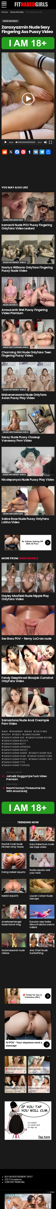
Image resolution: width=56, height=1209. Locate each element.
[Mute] (45, 142)
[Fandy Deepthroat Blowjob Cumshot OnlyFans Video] (28, 659)
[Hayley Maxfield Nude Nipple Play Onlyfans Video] (28, 577)
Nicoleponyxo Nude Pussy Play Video (28, 480)
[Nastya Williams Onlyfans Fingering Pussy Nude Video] (28, 249)
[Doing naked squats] (14, 861)
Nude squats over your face (40, 871)
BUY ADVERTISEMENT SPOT (19, 1176)
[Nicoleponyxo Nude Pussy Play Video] (28, 461)
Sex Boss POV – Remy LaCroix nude (26, 639)
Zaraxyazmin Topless (17, 765)
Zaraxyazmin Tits (14, 762)
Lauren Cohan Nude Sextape (41, 897)
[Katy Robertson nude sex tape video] (42, 834)
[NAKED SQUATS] (14, 886)
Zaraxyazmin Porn (40, 756)
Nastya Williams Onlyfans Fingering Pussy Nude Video (27, 269)
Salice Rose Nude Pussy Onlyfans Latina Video (25, 520)
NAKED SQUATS (10, 895)
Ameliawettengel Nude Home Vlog (11, 923)
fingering (17, 731)
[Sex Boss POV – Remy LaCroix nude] (28, 620)
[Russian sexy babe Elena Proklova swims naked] (42, 912)
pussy (7, 734)
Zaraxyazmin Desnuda (17, 746)
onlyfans (41, 731)
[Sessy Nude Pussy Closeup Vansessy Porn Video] (28, 419)
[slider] (25, 142)
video (17, 734)
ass (6, 731)
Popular (33, 827)
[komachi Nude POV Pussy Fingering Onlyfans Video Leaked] (28, 207)
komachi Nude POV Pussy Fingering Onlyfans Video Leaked (27, 226)
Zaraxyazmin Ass (14, 737)
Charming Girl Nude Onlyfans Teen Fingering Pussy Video (26, 354)
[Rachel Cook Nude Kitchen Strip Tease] (14, 834)
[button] (28, 99)
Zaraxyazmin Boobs (40, 737)
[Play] (5, 142)
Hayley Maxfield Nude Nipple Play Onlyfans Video (25, 597)
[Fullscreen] (50, 142)
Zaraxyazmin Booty (16, 740)
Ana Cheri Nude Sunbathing (39, 952)
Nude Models (10, 304)
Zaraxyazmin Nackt (16, 749)
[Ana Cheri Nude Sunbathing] (42, 940)
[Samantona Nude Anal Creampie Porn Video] (28, 702)
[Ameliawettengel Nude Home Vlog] (14, 912)
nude (29, 731)
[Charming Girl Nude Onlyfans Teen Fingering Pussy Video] (28, 334)
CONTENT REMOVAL (15, 1182)
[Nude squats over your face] (42, 860)
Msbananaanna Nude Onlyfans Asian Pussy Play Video (24, 396)
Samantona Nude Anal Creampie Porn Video (25, 722)
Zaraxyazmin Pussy (15, 759)
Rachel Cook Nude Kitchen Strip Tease (13, 845)
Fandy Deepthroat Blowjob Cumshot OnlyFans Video (27, 679)
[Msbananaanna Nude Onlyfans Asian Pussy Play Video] (28, 376)
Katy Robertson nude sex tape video (42, 846)
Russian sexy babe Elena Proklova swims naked (42, 924)
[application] (28, 98)
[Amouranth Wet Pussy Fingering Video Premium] (28, 291)
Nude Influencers (13, 219)
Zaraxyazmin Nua (41, 752)
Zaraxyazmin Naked (15, 752)
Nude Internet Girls (14, 262)
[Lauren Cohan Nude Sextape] (42, 886)
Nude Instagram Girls (15, 347)
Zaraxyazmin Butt (15, 743)
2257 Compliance (13, 1179)
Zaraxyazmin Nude (15, 756)
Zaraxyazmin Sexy (41, 759)
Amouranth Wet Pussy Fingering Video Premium (24, 311)
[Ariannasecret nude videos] (14, 940)
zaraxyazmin (32, 734)
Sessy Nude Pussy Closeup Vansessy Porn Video (21, 439)
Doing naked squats (13, 872)
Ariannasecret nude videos (13, 952)
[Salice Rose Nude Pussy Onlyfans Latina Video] (28, 500)
